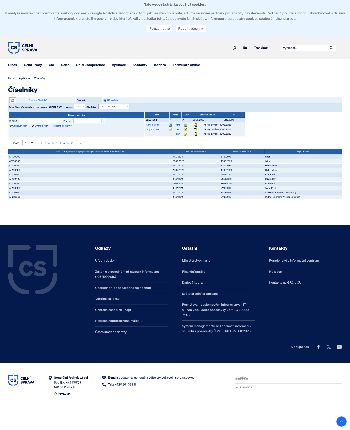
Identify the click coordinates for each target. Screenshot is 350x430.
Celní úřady (33, 64)
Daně (65, 64)
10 (72, 143)
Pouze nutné (159, 28)
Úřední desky (105, 260)
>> (81, 143)
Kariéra (160, 64)
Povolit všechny (191, 28)
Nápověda (112, 100)
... (76, 143)
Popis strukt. (152, 129)
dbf (178, 133)
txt (177, 129)
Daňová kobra (192, 282)
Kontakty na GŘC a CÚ (285, 282)
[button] (331, 48)
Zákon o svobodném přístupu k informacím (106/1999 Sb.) (127, 274)
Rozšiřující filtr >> (62, 125)
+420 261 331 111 (126, 384)
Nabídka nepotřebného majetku (119, 320)
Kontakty (140, 64)
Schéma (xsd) (153, 124)
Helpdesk (276, 271)
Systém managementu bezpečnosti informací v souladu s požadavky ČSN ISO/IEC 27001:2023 (217, 328)
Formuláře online (186, 64)
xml (178, 124)
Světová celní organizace (200, 293)
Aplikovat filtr (19, 125)
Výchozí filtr (41, 125)
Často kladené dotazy (111, 332)
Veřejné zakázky (107, 298)
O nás (12, 64)
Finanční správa (193, 271)
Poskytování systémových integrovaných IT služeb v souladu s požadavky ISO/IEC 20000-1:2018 (216, 309)
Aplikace (119, 64)
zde (292, 18)
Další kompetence (90, 64)
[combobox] (304, 48)
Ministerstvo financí (196, 260)
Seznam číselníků (38, 100)
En (245, 47)
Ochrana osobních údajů (113, 309)
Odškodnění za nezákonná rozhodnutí (123, 287)
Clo (51, 64)
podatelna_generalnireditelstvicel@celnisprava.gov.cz (156, 377)
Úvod (11, 78)
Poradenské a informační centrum (294, 260)
